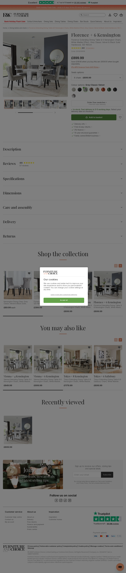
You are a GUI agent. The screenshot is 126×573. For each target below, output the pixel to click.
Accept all (64, 300)
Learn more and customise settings (64, 295)
